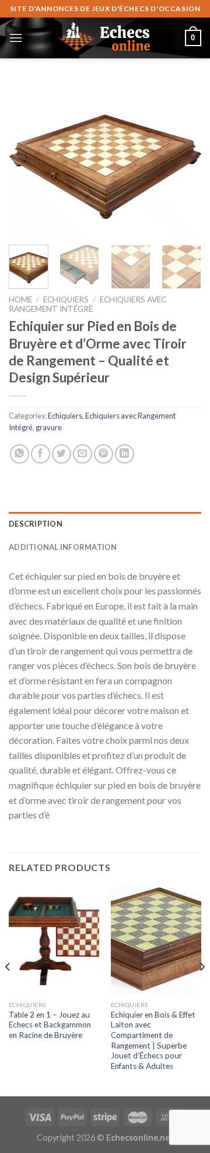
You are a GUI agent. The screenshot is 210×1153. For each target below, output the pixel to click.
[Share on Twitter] (61, 454)
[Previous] (27, 159)
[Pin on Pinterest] (103, 454)
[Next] (182, 159)
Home (20, 299)
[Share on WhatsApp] (19, 454)
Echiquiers (66, 299)
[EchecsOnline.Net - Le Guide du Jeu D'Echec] (105, 38)
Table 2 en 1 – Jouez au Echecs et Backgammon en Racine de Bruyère (50, 1025)
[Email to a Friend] (82, 454)
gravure (49, 427)
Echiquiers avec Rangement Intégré (87, 304)
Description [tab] (35, 523)
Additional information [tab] (63, 547)
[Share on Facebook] (40, 454)
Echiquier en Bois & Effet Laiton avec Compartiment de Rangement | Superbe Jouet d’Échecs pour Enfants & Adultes (153, 1040)
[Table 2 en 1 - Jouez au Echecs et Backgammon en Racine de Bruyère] (54, 940)
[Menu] (16, 37)
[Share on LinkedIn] (124, 454)
